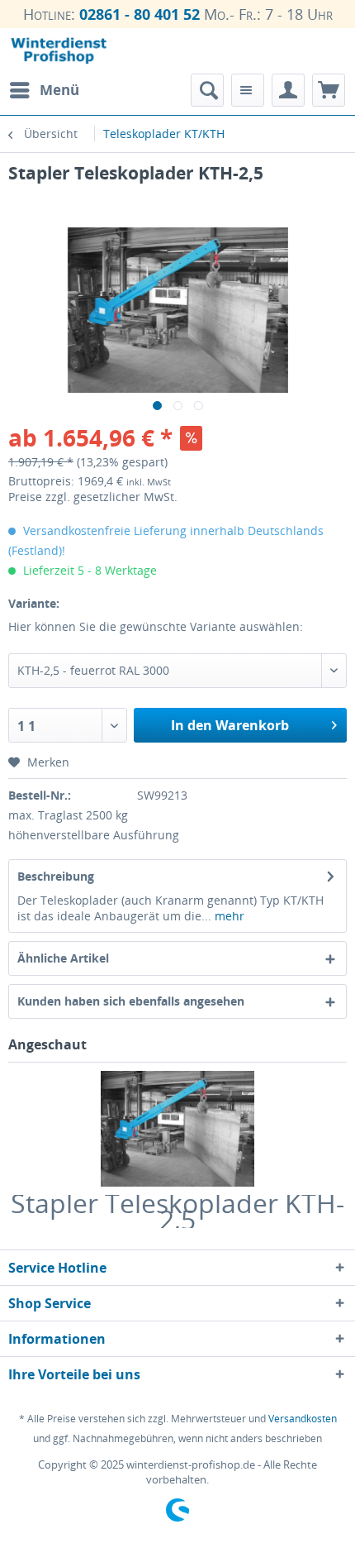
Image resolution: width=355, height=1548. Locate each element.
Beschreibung (55, 876)
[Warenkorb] (328, 90)
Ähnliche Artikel (63, 958)
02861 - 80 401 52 (139, 14)
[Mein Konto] (288, 90)
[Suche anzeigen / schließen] (207, 90)
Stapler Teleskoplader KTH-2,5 (177, 1211)
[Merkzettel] (247, 90)
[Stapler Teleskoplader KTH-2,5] (177, 1129)
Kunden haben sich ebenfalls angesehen (130, 1001)
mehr (227, 916)
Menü (59, 89)
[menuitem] (44, 90)
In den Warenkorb (230, 725)
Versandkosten (302, 1419)
